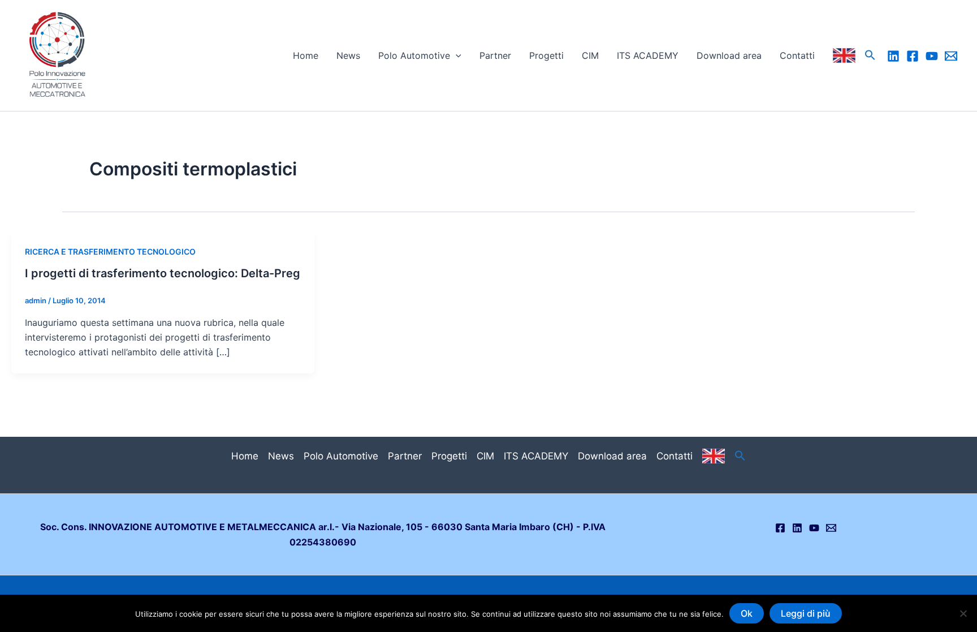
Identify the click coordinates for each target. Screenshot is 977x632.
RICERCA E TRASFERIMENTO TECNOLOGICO (110, 251)
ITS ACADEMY (647, 55)
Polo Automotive (414, 55)
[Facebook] (912, 56)
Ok (747, 613)
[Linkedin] (893, 56)
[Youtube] (932, 56)
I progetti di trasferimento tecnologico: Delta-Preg (162, 273)
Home (305, 55)
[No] (963, 613)
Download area (729, 55)
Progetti (546, 55)
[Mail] (951, 56)
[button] (455, 55)
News (348, 55)
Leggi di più (806, 613)
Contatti (797, 55)
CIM (590, 55)
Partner (495, 55)
